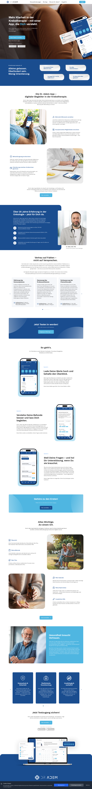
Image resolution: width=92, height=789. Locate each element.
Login (19, 40)
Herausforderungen (35, 2)
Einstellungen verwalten (76, 785)
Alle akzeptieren (61, 785)
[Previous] (10, 293)
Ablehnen (88, 785)
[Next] (81, 293)
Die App (45, 2)
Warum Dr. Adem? (54, 2)
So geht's (64, 2)
